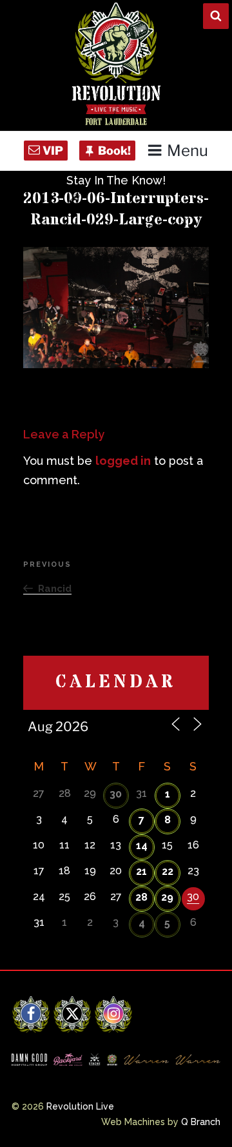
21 (141, 871)
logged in (123, 460)
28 (141, 897)
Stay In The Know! (116, 180)
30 (116, 794)
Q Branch (200, 1122)
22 (167, 871)
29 (167, 897)
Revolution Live (80, 1106)
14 (142, 845)
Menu (187, 150)
